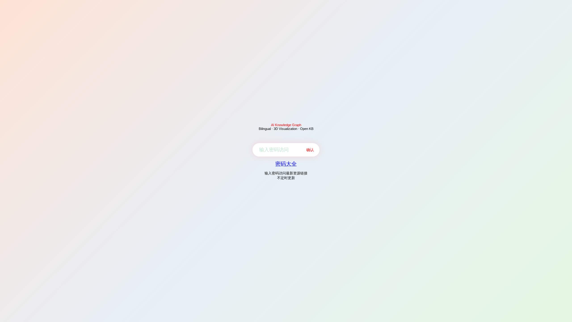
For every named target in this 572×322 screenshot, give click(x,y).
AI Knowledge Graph (286, 125)
